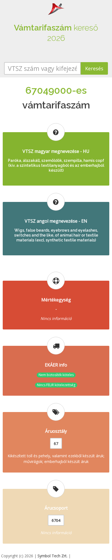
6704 (56, 520)
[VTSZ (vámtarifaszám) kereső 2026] (56, 8)
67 (56, 443)
